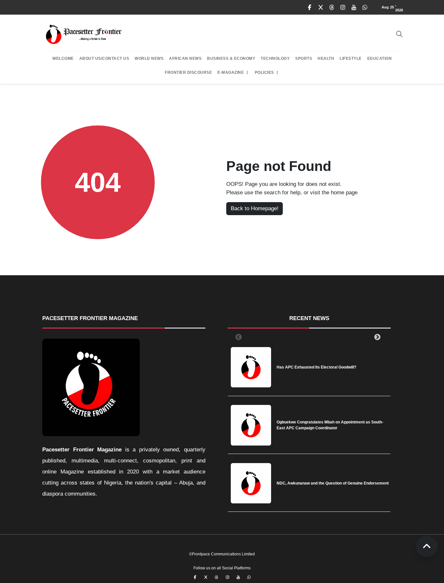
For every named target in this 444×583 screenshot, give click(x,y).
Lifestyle (351, 58)
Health (326, 58)
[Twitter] (320, 7)
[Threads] (331, 7)
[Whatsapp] (365, 7)
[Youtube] (353, 7)
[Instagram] (342, 7)
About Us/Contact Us (104, 58)
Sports (303, 58)
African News (185, 58)
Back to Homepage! (255, 208)
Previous (237, 337)
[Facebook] (309, 7)
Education (379, 58)
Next (376, 337)
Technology (275, 58)
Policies (264, 72)
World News (149, 58)
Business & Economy (231, 58)
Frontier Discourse (188, 72)
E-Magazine (230, 72)
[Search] (399, 34)
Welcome (63, 58)
